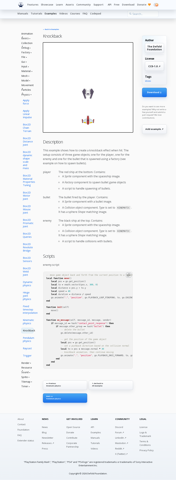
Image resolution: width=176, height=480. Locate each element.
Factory (25, 52)
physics (148, 81)
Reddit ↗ (119, 448)
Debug (25, 47)
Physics (25, 94)
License (143, 427)
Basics (25, 38)
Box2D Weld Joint (27, 271)
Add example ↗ (154, 129)
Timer (24, 386)
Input (24, 66)
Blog (44, 432)
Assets (70, 4)
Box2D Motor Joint (27, 196)
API (109, 4)
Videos (63, 13)
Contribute (71, 437)
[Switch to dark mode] (156, 5)
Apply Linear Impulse (27, 114)
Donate (144, 4)
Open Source (73, 427)
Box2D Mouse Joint (27, 209)
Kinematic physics (28, 321)
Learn (59, 4)
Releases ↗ (48, 443)
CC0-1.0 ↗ (154, 66)
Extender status (26, 440)
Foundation (23, 429)
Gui (23, 61)
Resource (26, 367)
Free (116, 4)
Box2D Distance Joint (28, 141)
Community (83, 4)
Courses (75, 13)
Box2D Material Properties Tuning (28, 180)
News (45, 427)
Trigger (27, 355)
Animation (27, 33)
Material (26, 71)
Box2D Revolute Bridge (28, 247)
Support (98, 4)
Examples (51, 13)
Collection (26, 43)
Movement (27, 85)
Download (128, 4)
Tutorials (36, 13)
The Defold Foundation (154, 48)
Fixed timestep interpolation (28, 309)
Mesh (24, 76)
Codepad (95, 13)
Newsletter (47, 437)
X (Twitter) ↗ (121, 453)
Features (32, 4)
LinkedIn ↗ (120, 437)
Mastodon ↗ (121, 443)
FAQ (85, 13)
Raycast (27, 348)
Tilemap (25, 381)
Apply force (26, 101)
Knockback (28, 330)
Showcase (47, 4)
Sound (25, 372)
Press (45, 448)
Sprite (24, 377)
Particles (26, 89)
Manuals (23, 13)
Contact (21, 424)
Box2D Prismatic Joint (28, 223)
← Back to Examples (51, 29)
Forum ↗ (119, 432)
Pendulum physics (28, 339)
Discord (119, 427)
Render (25, 363)
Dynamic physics (28, 283)
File (23, 57)
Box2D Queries (27, 235)
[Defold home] (21, 5)
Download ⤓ (154, 92)
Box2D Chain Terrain (27, 128)
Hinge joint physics (27, 296)
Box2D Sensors (27, 259)
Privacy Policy (147, 450)
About (21, 419)
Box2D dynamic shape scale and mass (27, 160)
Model (25, 80)
